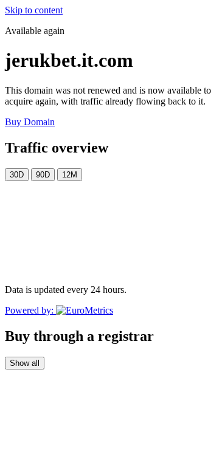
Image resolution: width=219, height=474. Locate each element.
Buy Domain (30, 122)
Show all (25, 363)
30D (17, 174)
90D (43, 174)
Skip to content (34, 10)
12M (69, 174)
